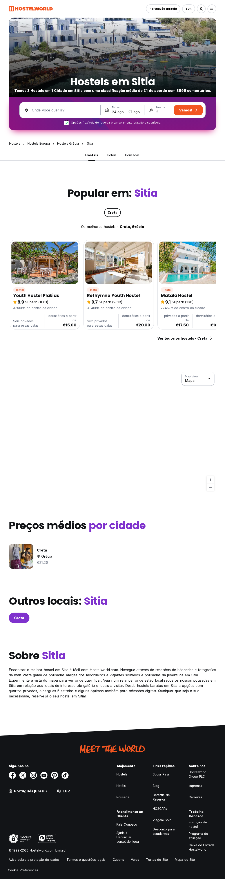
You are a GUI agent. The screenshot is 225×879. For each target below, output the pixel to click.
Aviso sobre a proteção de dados (34, 859)
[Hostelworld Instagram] (33, 775)
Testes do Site (157, 859)
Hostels (121, 774)
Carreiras (195, 797)
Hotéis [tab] (111, 155)
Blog (156, 786)
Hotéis (121, 786)
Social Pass (161, 774)
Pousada (122, 797)
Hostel (19, 289)
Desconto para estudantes (164, 831)
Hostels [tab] (91, 155)
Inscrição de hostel (198, 824)
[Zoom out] (210, 487)
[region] (112, 431)
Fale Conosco (126, 824)
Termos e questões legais (86, 859)
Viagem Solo (162, 820)
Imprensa (195, 786)
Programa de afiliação (198, 836)
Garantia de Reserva (161, 797)
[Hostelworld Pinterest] (54, 775)
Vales (135, 859)
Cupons (118, 859)
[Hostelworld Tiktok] (65, 775)
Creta (19, 618)
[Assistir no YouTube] (43, 775)
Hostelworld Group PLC (197, 774)
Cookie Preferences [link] (23, 870)
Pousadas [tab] (132, 155)
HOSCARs (160, 808)
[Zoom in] (210, 480)
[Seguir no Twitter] (22, 775)
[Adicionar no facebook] (12, 775)
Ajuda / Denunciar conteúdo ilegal (128, 837)
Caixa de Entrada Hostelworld (201, 847)
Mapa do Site (185, 859)
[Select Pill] (201, 8)
